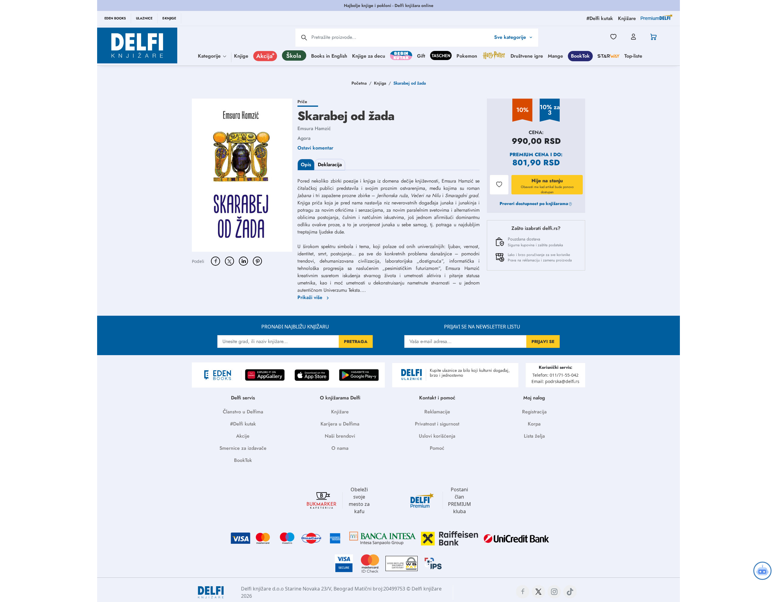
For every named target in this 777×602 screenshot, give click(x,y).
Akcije (242, 435)
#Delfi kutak (243, 423)
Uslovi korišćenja (437, 435)
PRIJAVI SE (543, 341)
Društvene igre (527, 55)
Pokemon (466, 55)
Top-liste (633, 55)
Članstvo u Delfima (243, 411)
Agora (303, 138)
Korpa (534, 423)
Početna (359, 83)
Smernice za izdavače (242, 448)
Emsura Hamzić (314, 128)
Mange (555, 55)
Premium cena (529, 154)
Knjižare (340, 411)
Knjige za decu (368, 55)
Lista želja (534, 435)
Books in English (329, 55)
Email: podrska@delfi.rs (555, 381)
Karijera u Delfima (340, 423)
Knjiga (380, 83)
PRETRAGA (356, 341)
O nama (339, 448)
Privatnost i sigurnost (437, 423)
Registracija (534, 411)
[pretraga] (304, 37)
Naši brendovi (340, 435)
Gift (421, 55)
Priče (302, 102)
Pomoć (437, 448)
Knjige (241, 55)
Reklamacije (437, 411)
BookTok (580, 55)
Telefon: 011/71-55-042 (555, 375)
